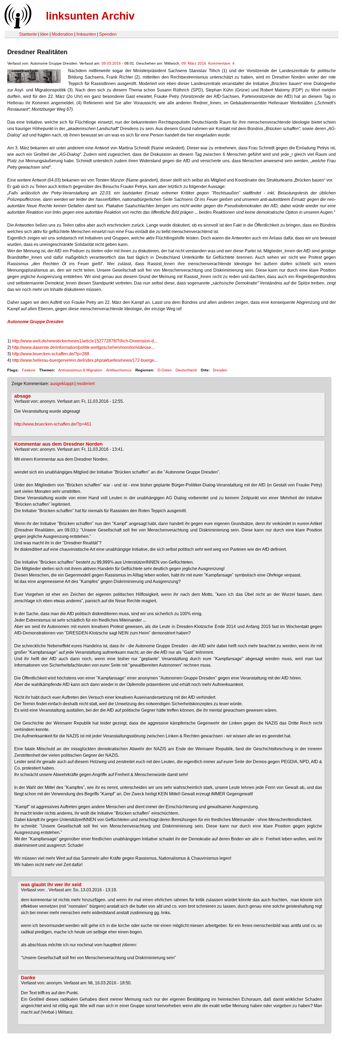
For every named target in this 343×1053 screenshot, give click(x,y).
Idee (44, 34)
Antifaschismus (119, 370)
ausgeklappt (61, 383)
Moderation (62, 34)
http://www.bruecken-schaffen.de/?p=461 (52, 424)
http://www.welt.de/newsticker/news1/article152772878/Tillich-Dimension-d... (84, 341)
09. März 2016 (193, 63)
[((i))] (17, 27)
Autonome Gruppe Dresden (35, 321)
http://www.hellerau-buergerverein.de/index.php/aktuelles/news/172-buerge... (85, 360)
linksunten (86, 34)
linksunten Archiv (90, 16)
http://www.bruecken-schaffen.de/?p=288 (50, 354)
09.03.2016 (111, 63)
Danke (28, 977)
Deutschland (186, 370)
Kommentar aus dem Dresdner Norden (58, 444)
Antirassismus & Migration (80, 370)
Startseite (28, 34)
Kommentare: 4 (221, 63)
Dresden (220, 370)
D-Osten (165, 370)
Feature (28, 370)
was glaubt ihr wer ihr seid (51, 884)
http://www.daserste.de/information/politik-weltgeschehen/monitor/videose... (83, 347)
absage (22, 396)
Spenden (108, 34)
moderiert (86, 383)
